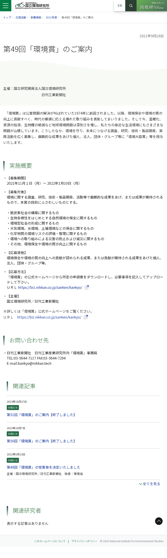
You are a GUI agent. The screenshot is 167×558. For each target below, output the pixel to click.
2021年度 (51, 17)
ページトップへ (158, 521)
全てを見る (151, 483)
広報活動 (21, 17)
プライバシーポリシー (84, 541)
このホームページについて (49, 541)
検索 (131, 5)
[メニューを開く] (5, 5)
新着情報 (36, 17)
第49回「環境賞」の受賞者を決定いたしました (43, 467)
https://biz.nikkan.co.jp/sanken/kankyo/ (53, 287)
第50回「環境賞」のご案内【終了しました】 (42, 440)
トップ (7, 17)
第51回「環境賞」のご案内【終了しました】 (42, 414)
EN (120, 5)
